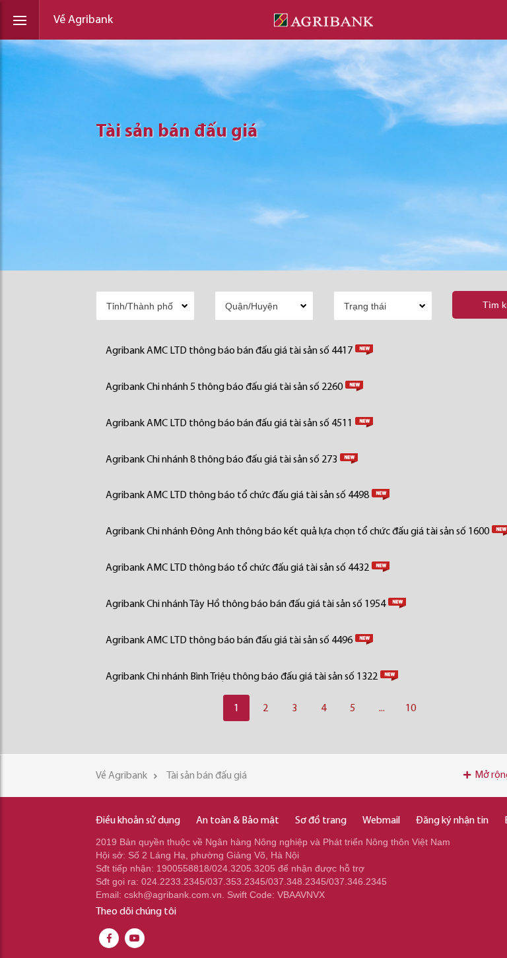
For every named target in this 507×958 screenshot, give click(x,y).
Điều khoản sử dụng (138, 820)
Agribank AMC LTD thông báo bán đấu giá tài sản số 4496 (229, 640)
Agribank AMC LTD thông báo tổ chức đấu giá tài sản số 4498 (237, 495)
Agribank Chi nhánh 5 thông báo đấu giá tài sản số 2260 (224, 387)
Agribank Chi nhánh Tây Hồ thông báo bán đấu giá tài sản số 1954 (246, 604)
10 (410, 708)
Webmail (381, 820)
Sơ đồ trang (321, 820)
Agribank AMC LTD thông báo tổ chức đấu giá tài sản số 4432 (237, 568)
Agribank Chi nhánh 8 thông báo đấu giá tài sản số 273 (221, 460)
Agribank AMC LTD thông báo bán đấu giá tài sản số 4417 (229, 351)
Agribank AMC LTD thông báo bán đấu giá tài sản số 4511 (229, 423)
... (382, 708)
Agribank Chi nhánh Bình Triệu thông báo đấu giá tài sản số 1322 (242, 677)
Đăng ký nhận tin (452, 820)
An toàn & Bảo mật (237, 820)
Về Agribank (83, 20)
